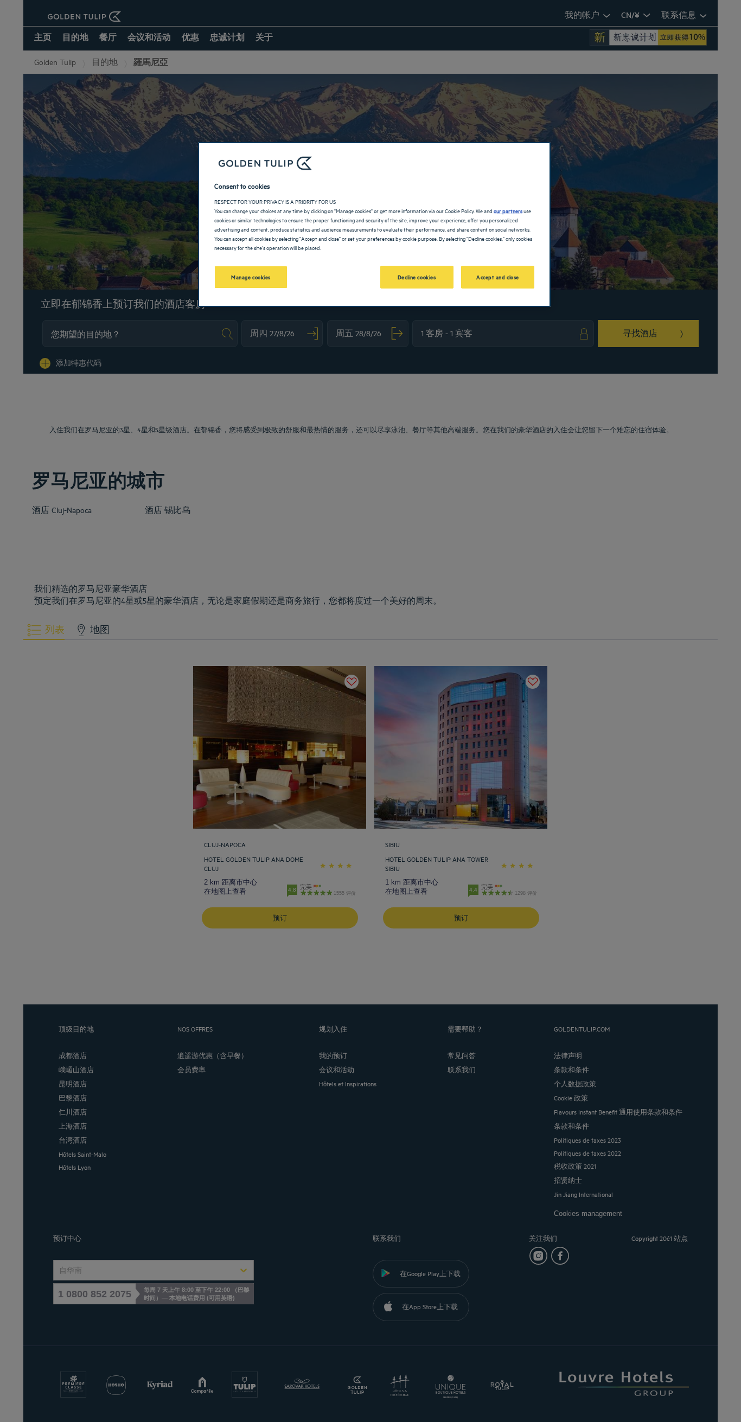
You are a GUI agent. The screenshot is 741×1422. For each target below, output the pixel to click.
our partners (508, 210)
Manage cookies (251, 276)
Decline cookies (417, 276)
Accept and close (497, 276)
